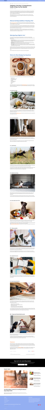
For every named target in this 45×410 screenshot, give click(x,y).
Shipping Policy (5, 398)
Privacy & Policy (5, 399)
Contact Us (5, 402)
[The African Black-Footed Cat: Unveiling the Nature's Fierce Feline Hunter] (15, 379)
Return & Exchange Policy (6, 400)
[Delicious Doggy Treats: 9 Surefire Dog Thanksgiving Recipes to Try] (31, 378)
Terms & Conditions (6, 401)
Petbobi (8, 391)
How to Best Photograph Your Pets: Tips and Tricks (30, 354)
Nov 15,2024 (35, 379)
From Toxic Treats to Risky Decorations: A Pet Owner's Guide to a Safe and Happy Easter (15, 354)
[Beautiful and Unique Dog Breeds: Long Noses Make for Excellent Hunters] (31, 384)
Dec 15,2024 (5, 391)
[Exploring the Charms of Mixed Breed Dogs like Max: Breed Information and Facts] (31, 373)
